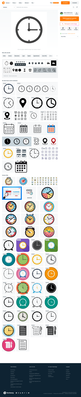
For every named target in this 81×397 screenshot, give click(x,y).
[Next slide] (56, 55)
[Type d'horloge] (20, 116)
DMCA (30, 371)
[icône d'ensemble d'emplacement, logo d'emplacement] (45, 141)
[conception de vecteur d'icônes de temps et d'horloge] (49, 153)
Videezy (12, 373)
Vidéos (20, 2)
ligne (23, 55)
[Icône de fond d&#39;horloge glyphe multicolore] (8, 259)
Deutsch (68, 375)
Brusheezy (13, 369)
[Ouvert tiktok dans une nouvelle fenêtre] (24, 392)
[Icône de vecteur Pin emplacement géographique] (22, 103)
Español (67, 371)
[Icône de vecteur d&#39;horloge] (37, 103)
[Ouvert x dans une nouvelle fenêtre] (26, 392)
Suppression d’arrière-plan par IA (16, 384)
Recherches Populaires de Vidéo (34, 382)
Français (68, 377)
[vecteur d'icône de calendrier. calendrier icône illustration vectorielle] (37, 129)
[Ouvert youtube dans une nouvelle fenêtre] (28, 392)
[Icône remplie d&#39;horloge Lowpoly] (8, 88)
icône (4, 55)
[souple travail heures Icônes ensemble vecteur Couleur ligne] (44, 181)
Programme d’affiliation (34, 373)
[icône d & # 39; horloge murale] (8, 166)
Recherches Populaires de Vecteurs (34, 376)
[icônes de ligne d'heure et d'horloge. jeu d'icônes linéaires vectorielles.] (49, 116)
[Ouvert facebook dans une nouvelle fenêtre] (16, 392)
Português (68, 373)
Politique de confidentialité (58, 393)
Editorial (26, 2)
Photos (14, 2)
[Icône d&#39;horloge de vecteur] (8, 103)
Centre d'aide (51, 369)
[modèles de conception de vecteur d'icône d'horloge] (34, 116)
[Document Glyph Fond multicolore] (8, 344)
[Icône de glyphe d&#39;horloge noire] (8, 245)
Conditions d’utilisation (47, 393)
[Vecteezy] (3, 3)
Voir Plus (45, 70)
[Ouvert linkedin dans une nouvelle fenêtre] (20, 392)
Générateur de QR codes (16, 387)
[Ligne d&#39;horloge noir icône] (51, 259)
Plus (32, 2)
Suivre (76, 14)
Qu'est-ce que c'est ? (71, 33)
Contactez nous (51, 371)
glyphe (29, 55)
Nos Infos (50, 373)
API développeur (14, 379)
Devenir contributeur (51, 376)
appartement (36, 55)
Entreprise (13, 375)
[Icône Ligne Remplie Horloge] (22, 288)
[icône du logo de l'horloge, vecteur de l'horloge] (37, 88)
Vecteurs (7, 2)
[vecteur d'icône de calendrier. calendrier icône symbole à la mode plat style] (21, 166)
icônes (50, 55)
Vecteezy (12, 371)
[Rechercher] (73, 7)
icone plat (44, 55)
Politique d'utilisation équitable (71, 393)
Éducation (13, 377)
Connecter (74, 2)
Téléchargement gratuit (69, 18)
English (67, 369)
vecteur (10, 55)
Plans (51, 2)
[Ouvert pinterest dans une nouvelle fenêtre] (22, 392)
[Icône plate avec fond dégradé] (22, 273)
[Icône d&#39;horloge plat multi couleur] (8, 153)
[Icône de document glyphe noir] (22, 330)
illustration (17, 55)
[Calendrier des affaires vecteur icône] (9, 129)
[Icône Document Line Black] (37, 330)
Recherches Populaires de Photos (34, 379)
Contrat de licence (33, 369)
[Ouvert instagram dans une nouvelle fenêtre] (18, 392)
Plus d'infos (63, 36)
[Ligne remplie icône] (22, 259)
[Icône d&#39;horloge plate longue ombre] (22, 245)
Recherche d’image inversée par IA (17, 381)
